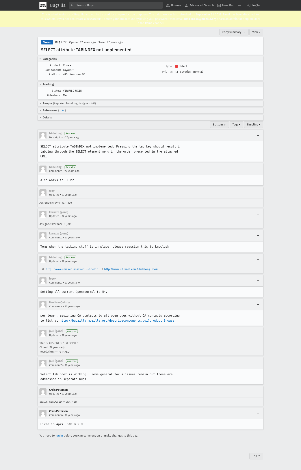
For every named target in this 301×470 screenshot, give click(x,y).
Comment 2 (56, 237)
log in (59, 435)
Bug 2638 (61, 42)
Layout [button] (68, 70)
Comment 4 (56, 306)
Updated (54, 194)
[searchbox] (116, 5)
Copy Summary (231, 32)
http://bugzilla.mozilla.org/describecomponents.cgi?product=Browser (118, 320)
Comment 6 (56, 415)
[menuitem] (173, 5)
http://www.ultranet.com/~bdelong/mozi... (132, 269)
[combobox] (116, 5)
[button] (253, 5)
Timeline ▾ (253, 124)
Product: (55, 65)
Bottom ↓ (219, 124)
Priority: (167, 71)
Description (56, 137)
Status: (56, 90)
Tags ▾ (236, 124)
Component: (53, 70)
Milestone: (54, 95)
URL (62, 110)
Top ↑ (256, 456)
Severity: (185, 71)
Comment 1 (55, 171)
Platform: (55, 74)
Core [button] (67, 65)
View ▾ (256, 32)
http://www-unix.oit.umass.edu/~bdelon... (73, 269)
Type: (169, 66)
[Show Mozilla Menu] (42, 5)
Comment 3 (56, 282)
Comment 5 (56, 365)
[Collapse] (258, 135)
